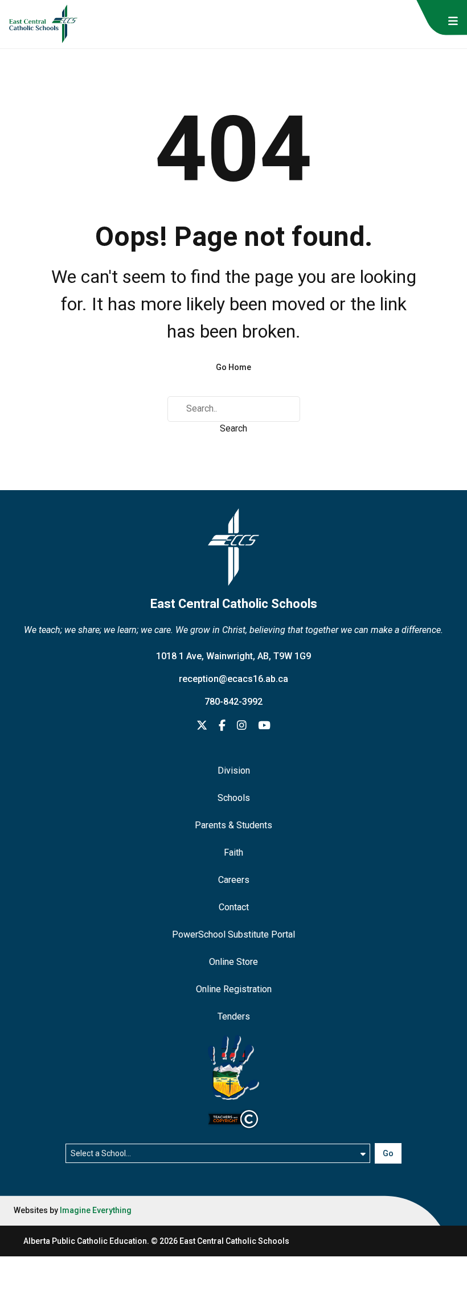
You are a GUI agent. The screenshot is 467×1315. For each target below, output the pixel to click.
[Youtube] (264, 726)
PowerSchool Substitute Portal (233, 934)
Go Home (233, 367)
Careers (233, 879)
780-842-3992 (233, 701)
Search (233, 428)
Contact (234, 907)
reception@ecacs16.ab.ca (233, 678)
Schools (234, 797)
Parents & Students (233, 825)
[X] (201, 726)
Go (388, 1153)
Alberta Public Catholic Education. (86, 1241)
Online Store (233, 961)
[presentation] (453, 21)
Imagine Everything (96, 1210)
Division (234, 770)
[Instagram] (242, 726)
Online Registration (234, 989)
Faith (233, 852)
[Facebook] (222, 726)
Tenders (234, 1016)
